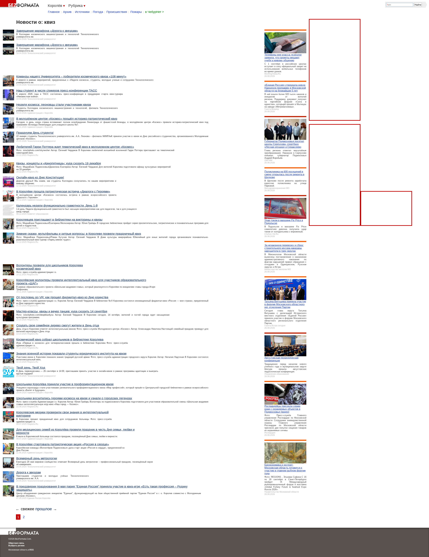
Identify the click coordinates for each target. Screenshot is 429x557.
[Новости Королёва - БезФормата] (20, 4)
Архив (67, 12)
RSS (31, 550)
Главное (54, 12)
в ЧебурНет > (154, 12)
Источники (82, 12)
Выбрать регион (16, 545)
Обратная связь (16, 543)
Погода (98, 12)
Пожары (136, 12)
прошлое (43, 509)
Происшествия (116, 12)
